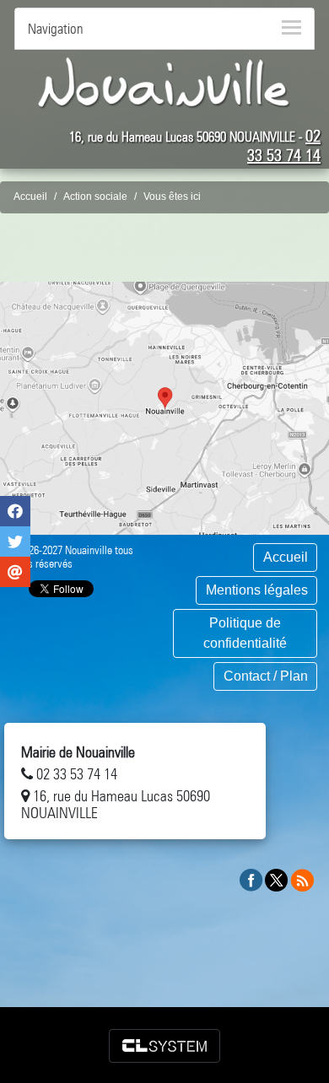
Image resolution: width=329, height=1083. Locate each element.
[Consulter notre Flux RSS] (302, 879)
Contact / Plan (266, 676)
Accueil (30, 196)
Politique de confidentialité (245, 633)
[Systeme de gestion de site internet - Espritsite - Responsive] (164, 1046)
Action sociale (95, 196)
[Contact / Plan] (164, 408)
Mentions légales (257, 590)
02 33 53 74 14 (284, 145)
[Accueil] (164, 82)
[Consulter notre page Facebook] (251, 879)
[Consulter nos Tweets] (276, 879)
